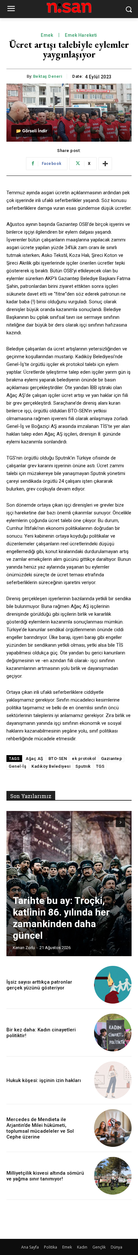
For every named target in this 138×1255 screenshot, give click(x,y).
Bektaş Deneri (47, 76)
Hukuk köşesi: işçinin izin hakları (43, 1080)
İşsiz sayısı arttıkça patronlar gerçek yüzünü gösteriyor (39, 985)
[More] (105, 163)
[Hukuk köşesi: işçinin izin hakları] (113, 1080)
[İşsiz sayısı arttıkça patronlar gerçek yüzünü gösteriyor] (113, 985)
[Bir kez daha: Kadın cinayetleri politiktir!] (113, 1032)
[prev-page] (109, 822)
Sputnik (83, 766)
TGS (100, 766)
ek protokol (84, 758)
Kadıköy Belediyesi (50, 766)
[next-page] (120, 822)
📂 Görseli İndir (31, 130)
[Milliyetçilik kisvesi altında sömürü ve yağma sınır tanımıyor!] (113, 1176)
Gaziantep (111, 758)
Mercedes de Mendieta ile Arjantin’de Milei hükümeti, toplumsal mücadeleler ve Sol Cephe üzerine (40, 1128)
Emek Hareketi (81, 35)
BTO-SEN (57, 758)
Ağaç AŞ (34, 758)
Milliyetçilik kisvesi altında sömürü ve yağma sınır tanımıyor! (45, 1176)
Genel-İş (17, 766)
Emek (47, 35)
